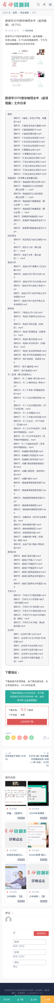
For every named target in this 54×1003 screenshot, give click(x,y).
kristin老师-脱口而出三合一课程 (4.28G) (37, 855)
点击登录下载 (27, 722)
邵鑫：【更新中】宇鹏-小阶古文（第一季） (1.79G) (16, 813)
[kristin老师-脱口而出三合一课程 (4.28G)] (38, 835)
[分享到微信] (7, 737)
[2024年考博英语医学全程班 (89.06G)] (38, 793)
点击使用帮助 (30, 700)
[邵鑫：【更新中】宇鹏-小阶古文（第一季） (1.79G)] (15, 793)
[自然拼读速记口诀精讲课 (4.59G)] (15, 835)
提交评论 (41, 933)
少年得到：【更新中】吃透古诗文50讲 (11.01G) (16, 896)
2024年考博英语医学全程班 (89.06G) (38, 813)
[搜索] (38, 4)
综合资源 (29, 31)
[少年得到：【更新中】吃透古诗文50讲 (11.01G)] (15, 876)
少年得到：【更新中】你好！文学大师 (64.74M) (38, 896)
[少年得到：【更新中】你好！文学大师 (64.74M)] (38, 876)
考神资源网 (15, 4)
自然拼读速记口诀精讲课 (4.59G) (16, 855)
